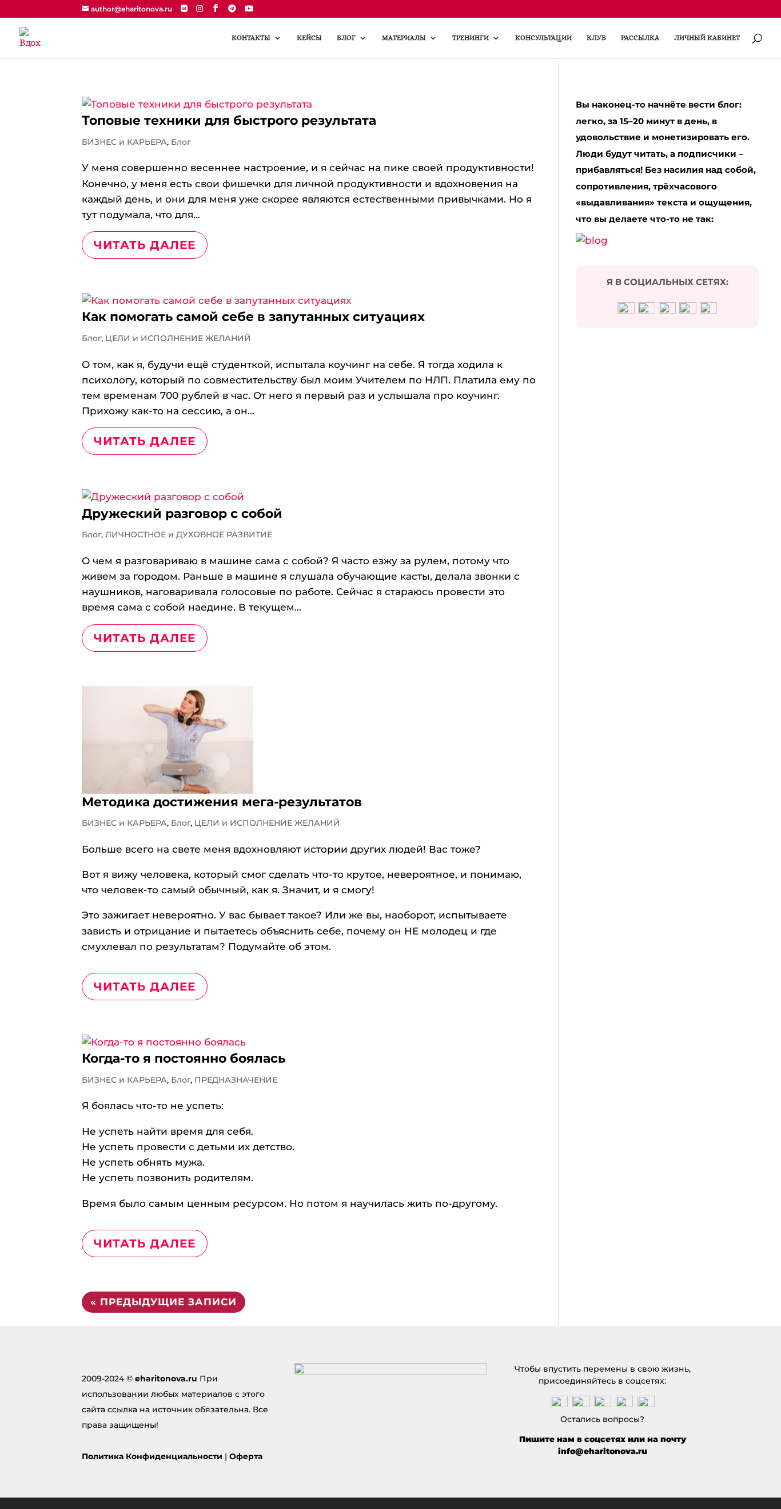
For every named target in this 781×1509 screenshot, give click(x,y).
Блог (181, 142)
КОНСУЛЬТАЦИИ (543, 38)
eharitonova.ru (166, 1378)
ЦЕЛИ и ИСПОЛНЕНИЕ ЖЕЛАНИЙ (178, 338)
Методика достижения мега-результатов (222, 802)
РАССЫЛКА (640, 38)
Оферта (245, 1456)
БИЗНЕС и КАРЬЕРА (124, 142)
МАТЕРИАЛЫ (404, 38)
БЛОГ (346, 38)
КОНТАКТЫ (251, 38)
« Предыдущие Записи (163, 1302)
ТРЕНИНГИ (470, 38)
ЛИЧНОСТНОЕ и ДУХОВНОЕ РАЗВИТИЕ (188, 534)
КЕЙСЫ (309, 38)
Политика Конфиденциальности (152, 1456)
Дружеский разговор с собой (182, 513)
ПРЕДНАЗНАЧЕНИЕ (235, 1080)
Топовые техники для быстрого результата (229, 120)
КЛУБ (596, 38)
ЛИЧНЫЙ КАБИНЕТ (707, 38)
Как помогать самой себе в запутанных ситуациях (253, 316)
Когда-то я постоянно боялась (183, 1058)
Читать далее (145, 245)
